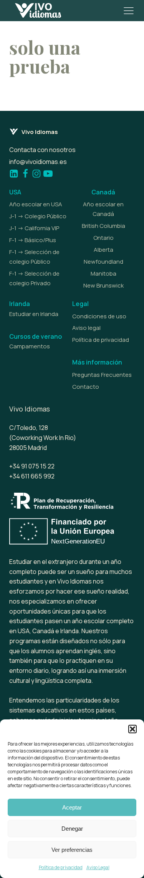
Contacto (85, 387)
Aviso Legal (97, 867)
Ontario (103, 238)
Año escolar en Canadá (103, 209)
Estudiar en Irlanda (33, 314)
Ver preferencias (72, 849)
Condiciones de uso (99, 316)
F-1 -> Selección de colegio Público (34, 257)
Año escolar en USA (35, 204)
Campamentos (29, 346)
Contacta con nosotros (42, 149)
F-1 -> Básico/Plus (32, 240)
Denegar (72, 828)
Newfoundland (103, 262)
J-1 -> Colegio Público (37, 216)
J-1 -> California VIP (34, 228)
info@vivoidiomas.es (38, 161)
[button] (132, 729)
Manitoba (103, 273)
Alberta (103, 250)
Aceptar (72, 807)
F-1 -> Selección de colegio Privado (34, 278)
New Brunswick (103, 285)
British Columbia (103, 226)
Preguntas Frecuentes (102, 375)
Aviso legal (86, 328)
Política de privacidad (61, 867)
